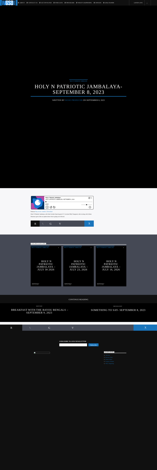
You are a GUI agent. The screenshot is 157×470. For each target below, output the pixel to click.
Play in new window (40, 224)
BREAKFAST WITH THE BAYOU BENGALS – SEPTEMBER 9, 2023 (39, 324)
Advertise (107, 368)
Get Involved (46, 2)
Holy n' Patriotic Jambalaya (78, 87)
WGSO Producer (74, 106)
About (22, 2)
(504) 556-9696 (109, 2)
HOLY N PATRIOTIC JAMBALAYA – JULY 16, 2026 (111, 278)
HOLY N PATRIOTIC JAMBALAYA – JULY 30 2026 (46, 278)
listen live (138, 2)
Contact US (32, 2)
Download (49, 224)
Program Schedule (109, 374)
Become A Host (109, 370)
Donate (98, 2)
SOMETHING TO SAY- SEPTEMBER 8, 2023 (118, 322)
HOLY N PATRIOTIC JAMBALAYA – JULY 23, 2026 (78, 278)
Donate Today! (108, 372)
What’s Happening (85, 2)
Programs (70, 2)
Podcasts (59, 2)
